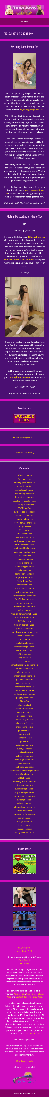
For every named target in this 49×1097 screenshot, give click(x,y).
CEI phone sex (24, 530)
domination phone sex (24, 574)
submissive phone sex (24, 788)
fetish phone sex (24, 610)
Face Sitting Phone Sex (24, 599)
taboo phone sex (24, 803)
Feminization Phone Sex (24, 606)
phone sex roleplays (24, 727)
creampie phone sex (24, 559)
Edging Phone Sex (24, 581)
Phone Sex (24, 701)
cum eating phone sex (24, 566)
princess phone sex (24, 745)
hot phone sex (24, 639)
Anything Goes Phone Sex (25, 46)
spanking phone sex (24, 774)
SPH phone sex (24, 778)
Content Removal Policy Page (29, 997)
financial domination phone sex (24, 614)
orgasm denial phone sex (24, 676)
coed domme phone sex (24, 552)
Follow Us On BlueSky (24, 452)
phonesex (24, 741)
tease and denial (24, 810)
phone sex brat (24, 705)
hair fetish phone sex (24, 635)
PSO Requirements (24, 1061)
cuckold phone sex (24, 563)
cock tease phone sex (24, 544)
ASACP (21, 948)
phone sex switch (24, 734)
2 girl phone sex (24, 479)
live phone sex (24, 661)
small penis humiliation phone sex (24, 770)
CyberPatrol (24, 960)
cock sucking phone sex (24, 541)
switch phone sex (24, 799)
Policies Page (19, 994)
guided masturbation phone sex (24, 632)
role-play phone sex (24, 752)
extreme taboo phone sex (24, 595)
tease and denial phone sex (24, 814)
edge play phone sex (24, 577)
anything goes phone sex (31, 109)
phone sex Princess (24, 723)
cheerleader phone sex (24, 537)
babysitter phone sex (24, 497)
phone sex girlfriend (24, 719)
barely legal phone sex (24, 504)
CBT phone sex (24, 526)
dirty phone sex (24, 570)
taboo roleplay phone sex (24, 807)
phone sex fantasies (24, 708)
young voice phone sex (24, 832)
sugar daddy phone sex (24, 796)
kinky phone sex (25, 657)
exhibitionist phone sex (25, 588)
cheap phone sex (24, 533)
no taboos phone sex (24, 672)
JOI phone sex (24, 654)
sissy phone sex (24, 763)
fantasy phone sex (25, 603)
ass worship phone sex (24, 493)
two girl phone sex (25, 821)
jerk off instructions (24, 650)
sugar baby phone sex (24, 792)
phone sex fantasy (25, 712)
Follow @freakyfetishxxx (24, 437)
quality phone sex (24, 748)
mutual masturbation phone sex (24, 665)
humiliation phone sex (24, 643)
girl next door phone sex (24, 625)
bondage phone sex (24, 519)
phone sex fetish (24, 716)
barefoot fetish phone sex (24, 501)
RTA (28, 948)
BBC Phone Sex (24, 508)
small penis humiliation (24, 767)
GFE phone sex (24, 621)
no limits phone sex (24, 668)
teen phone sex (24, 818)
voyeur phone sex (24, 829)
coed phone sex (24, 555)
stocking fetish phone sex (24, 781)
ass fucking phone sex (24, 490)
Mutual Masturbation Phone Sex (24, 216)
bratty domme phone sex (25, 522)
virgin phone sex (24, 825)
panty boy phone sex (25, 683)
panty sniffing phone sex (24, 694)
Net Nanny (24, 963)
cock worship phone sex (24, 548)
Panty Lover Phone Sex (24, 690)
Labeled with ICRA (24, 951)
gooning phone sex (24, 628)
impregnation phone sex (24, 646)
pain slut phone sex (24, 679)
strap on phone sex (24, 785)
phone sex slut (24, 730)
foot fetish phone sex (24, 617)
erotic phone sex (24, 584)
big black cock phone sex (24, 512)
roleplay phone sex (24, 756)
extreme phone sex (24, 592)
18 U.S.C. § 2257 (32, 1033)
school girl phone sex (24, 759)
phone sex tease (24, 737)
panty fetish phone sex (24, 686)
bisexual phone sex (24, 515)
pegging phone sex (24, 697)
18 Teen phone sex (24, 475)
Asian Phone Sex (24, 486)
